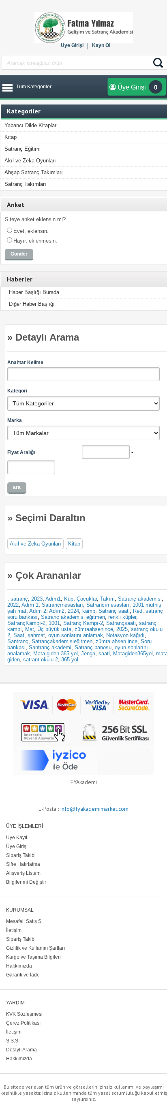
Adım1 (53, 599)
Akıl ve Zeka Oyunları (30, 161)
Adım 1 (30, 605)
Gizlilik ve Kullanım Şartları (35, 948)
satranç (19, 599)
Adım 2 (37, 611)
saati (104, 653)
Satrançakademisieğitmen (62, 641)
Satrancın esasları (107, 605)
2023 (37, 599)
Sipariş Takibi (21, 855)
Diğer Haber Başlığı (32, 304)
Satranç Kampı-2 (83, 623)
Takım (107, 599)
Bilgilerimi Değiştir (26, 882)
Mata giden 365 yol (55, 653)
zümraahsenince (94, 629)
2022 (13, 605)
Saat (18, 635)
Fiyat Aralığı (21, 452)
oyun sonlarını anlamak (75, 635)
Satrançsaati (121, 623)
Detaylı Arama (21, 1050)
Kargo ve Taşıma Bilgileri (33, 957)
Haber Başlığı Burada (34, 292)
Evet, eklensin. (31, 231)
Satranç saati (114, 611)
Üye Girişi (72, 45)
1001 (54, 623)
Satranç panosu (93, 647)
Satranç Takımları (25, 184)
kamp (88, 611)
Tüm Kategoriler (33, 87)
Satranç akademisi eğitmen (73, 617)
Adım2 (56, 611)
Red (137, 611)
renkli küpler (122, 617)
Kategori (17, 391)
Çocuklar (87, 599)
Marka (14, 420)
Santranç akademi (50, 647)
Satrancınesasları (62, 605)
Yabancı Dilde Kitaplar (30, 125)
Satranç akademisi (140, 599)
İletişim (13, 930)
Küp (68, 599)
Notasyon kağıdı (125, 635)
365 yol (69, 660)
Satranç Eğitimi (22, 149)
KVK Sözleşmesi (24, 1014)
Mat (29, 629)
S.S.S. (12, 1041)
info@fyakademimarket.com (94, 808)
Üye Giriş (16, 846)
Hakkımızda (19, 966)
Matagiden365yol (133, 653)
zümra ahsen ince (116, 641)
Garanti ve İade (23, 975)
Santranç (17, 641)
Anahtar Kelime (25, 362)
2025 (122, 629)
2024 (73, 611)
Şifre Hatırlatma (23, 864)
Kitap (10, 137)
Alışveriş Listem (23, 873)
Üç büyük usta (54, 629)
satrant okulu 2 (40, 660)
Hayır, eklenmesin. (35, 241)
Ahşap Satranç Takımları (33, 172)
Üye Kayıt (16, 837)
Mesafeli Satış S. (24, 921)
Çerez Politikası (23, 1023)
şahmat (36, 635)
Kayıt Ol (101, 45)
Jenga (88, 653)
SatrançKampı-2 (26, 623)
